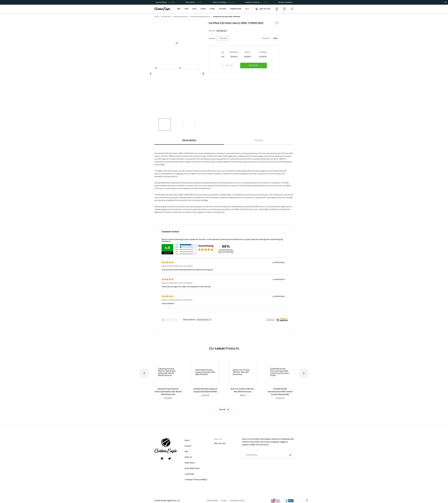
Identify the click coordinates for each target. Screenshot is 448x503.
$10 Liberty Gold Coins (180, 17)
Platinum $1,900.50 (223, 2)
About (187, 440)
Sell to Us (188, 457)
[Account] (276, 8)
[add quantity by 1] (230, 65)
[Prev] (150, 73)
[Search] (292, 8)
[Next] (203, 73)
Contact (188, 446)
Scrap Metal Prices (192, 468)
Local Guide (189, 474)
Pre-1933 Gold (165, 17)
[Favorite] (277, 23)
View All (222, 409)
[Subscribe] (290, 455)
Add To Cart (253, 65)
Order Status (190, 463)
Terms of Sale (212, 500)
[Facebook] (162, 458)
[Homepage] (162, 9)
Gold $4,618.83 (165, 2)
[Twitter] (169, 458)
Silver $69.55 (194, 2)
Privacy (224, 500)
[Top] (307, 500)
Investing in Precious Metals (196, 479)
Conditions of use (237, 500)
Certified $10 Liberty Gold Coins (200, 17)
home (156, 17)
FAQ (186, 451)
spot (253, 442)
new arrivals (265, 442)
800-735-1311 (220, 443)
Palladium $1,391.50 (256, 2)
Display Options (189, 320)
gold (269, 439)
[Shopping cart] (284, 8)
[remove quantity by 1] (223, 65)
